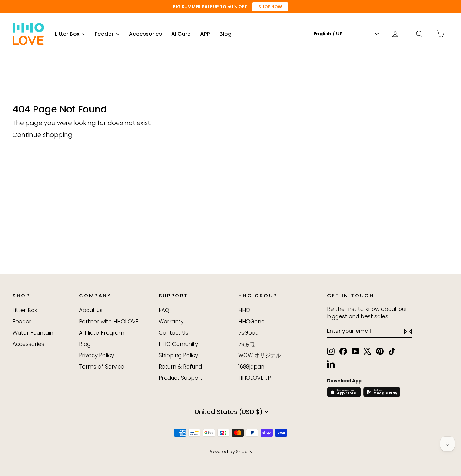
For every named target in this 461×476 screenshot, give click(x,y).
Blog (226, 34)
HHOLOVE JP (254, 378)
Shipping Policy (178, 355)
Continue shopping (42, 134)
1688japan (251, 366)
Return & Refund (180, 366)
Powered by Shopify (230, 451)
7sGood (248, 333)
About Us (91, 310)
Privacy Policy (96, 355)
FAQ (164, 310)
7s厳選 (246, 344)
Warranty (171, 321)
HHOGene (251, 321)
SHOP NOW (270, 7)
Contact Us (173, 333)
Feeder (105, 34)
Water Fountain (33, 333)
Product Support (181, 378)
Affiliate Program (101, 333)
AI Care (181, 34)
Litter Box (68, 34)
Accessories (145, 34)
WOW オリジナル (259, 355)
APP (205, 34)
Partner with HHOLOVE (108, 321)
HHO (244, 310)
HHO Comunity (178, 344)
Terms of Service (101, 366)
